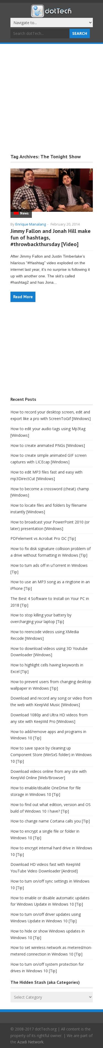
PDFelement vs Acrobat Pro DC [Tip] (43, 538)
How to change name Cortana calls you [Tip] (50, 821)
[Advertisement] (51, 98)
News (24, 213)
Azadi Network (30, 1041)
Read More (23, 296)
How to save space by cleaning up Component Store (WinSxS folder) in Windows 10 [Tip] (51, 754)
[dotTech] (51, 14)
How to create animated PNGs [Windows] (47, 445)
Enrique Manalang (30, 224)
